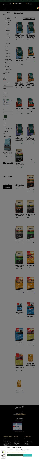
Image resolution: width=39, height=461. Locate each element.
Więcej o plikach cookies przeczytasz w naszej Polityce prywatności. (16, 452)
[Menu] (4, 451)
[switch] (3, 457)
